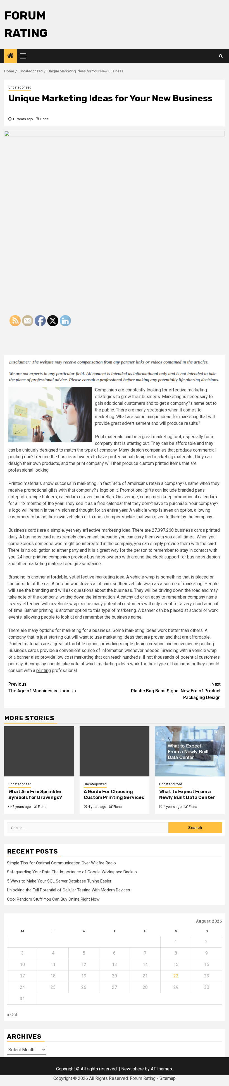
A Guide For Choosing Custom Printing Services (114, 794)
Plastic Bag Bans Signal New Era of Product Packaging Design (176, 690)
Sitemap (167, 1078)
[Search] (220, 56)
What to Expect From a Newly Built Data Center (187, 794)
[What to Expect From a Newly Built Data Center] (190, 751)
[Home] (11, 56)
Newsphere (132, 1069)
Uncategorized (19, 87)
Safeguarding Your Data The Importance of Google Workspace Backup (72, 871)
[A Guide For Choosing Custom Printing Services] (114, 751)
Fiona (44, 119)
